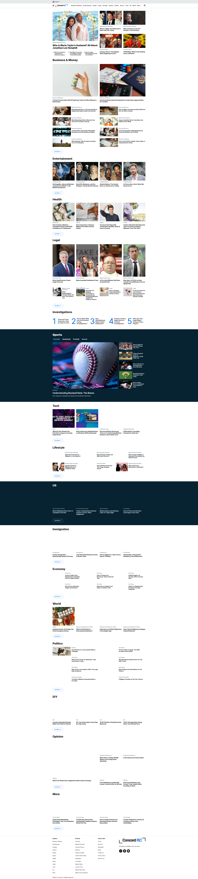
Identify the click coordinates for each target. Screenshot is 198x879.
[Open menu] (53, 5)
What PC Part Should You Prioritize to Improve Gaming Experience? (62, 433)
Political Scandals (77, 677)
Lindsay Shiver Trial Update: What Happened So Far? (109, 52)
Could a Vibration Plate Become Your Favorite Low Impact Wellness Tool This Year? (134, 226)
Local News (126, 508)
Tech (54, 429)
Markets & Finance (77, 107)
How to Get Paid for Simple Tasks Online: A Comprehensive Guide (132, 141)
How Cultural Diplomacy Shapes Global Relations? (134, 630)
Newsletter (101, 847)
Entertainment (56, 844)
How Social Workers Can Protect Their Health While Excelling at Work (132, 784)
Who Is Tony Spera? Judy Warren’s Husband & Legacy (59, 53)
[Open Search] (144, 5)
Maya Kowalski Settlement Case (87, 280)
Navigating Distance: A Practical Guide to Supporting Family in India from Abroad (84, 110)
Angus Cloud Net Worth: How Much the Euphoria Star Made (131, 120)
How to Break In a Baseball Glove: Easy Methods (138, 365)
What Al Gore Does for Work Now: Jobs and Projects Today (84, 660)
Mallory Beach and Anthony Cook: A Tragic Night (109, 511)
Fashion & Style (101, 463)
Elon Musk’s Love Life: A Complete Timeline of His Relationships (76, 53)
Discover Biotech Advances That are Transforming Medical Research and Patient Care (110, 433)
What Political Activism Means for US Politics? (130, 670)
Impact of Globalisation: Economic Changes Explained (136, 588)
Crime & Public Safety (59, 508)
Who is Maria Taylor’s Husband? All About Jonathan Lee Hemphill (75, 46)
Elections (77, 850)
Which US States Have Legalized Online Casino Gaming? (72, 780)
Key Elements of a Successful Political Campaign (83, 650)
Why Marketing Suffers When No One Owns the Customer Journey (83, 120)
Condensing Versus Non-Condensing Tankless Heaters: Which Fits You (86, 821)
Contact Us (101, 852)
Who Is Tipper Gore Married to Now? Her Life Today (110, 29)
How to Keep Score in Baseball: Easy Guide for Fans (138, 385)
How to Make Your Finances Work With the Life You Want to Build (132, 110)
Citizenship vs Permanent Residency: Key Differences (132, 555)
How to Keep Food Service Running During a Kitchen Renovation (109, 821)
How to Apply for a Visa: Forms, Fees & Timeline (110, 555)
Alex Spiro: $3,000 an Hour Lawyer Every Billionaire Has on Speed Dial (134, 282)
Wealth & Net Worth (124, 118)
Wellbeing (55, 222)
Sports (54, 855)
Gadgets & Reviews (128, 429)
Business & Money (58, 97)
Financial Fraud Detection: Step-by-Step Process (63, 321)
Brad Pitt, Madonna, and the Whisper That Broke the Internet (87, 185)
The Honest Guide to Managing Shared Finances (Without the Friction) (131, 131)
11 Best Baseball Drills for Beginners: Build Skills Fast (138, 356)
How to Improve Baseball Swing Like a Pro (138, 346)
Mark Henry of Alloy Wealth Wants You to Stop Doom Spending (109, 759)
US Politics (122, 647)
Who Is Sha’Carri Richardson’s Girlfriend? (136, 466)
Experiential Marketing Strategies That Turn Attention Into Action (63, 821)
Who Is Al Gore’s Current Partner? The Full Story (131, 29)
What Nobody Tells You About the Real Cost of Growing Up (83, 141)
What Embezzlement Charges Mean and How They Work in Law (68, 295)
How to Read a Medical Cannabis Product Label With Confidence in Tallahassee (62, 226)
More (58, 872)
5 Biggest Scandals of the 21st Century (131, 679)
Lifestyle (55, 847)
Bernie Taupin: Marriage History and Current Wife (91, 53)
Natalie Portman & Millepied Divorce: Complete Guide (70, 467)
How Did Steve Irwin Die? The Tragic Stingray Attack (104, 467)
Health (78, 222)
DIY (54, 720)
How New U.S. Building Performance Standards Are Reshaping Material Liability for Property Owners (92, 295)
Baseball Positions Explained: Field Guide (138, 375)
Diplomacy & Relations (82, 627)
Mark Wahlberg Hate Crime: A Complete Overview (63, 511)
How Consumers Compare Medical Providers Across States (85, 226)
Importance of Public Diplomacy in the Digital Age (111, 630)
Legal (87, 288)
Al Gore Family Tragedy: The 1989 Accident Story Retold (129, 650)
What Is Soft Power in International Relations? (84, 630)
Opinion (55, 778)
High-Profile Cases (105, 278)
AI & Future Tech (104, 429)
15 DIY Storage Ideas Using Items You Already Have (132, 723)
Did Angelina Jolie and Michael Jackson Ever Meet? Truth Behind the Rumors (63, 185)
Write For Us (101, 858)
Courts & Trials (104, 49)
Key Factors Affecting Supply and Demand (72, 587)
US (53, 869)
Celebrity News (57, 182)
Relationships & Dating (59, 42)
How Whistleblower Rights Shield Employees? (100, 321)
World (54, 627)
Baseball (55, 390)
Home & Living (80, 817)
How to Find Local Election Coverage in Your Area (132, 511)
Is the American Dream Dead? (133, 758)
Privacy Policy (101, 855)
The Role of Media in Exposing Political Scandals (83, 679)
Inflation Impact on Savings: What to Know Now (136, 577)
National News (104, 508)
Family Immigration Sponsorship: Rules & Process (63, 555)
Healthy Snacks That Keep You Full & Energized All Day (63, 630)
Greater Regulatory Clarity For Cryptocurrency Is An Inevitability (133, 821)
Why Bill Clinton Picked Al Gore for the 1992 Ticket (130, 660)
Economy (67, 573)
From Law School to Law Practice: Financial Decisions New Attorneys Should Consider (139, 293)
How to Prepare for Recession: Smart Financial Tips (105, 577)
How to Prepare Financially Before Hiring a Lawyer (115, 292)
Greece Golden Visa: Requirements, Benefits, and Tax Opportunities (72, 577)
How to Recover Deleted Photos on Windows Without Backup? (87, 432)
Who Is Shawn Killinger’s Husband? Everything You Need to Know (136, 456)
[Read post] (62, 110)
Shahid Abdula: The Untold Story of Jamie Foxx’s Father (109, 185)
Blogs (99, 850)
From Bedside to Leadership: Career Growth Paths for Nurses (111, 783)
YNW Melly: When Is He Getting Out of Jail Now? (134, 52)
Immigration (56, 552)
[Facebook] (124, 850)
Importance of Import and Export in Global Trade (105, 587)
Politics (74, 647)
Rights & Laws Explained (66, 289)
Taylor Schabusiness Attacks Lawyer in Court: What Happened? (86, 512)
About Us (100, 844)
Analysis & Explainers (106, 755)
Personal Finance (123, 107)
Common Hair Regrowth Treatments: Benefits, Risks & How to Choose (110, 226)
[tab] (57, 339)
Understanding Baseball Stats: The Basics (73, 393)
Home (99, 841)
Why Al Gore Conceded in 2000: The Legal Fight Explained (85, 670)
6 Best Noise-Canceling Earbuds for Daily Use (131, 432)
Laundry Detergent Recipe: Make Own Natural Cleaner (62, 723)
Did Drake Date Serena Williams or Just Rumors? (73, 455)
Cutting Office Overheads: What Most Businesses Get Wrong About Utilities (83, 131)
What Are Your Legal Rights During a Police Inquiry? (138, 321)
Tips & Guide (56, 817)
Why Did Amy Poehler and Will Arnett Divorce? (105, 455)
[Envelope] (128, 850)
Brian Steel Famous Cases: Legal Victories (62, 281)
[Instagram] (120, 850)
